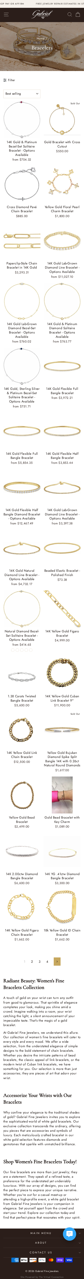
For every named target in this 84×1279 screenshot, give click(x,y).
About (41, 1243)
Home (41, 38)
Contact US (41, 1252)
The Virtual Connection (51, 1277)
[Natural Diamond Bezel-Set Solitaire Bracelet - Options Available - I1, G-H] (12, 650)
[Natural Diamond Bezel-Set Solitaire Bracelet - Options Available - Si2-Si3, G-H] (26, 650)
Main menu (41, 1233)
